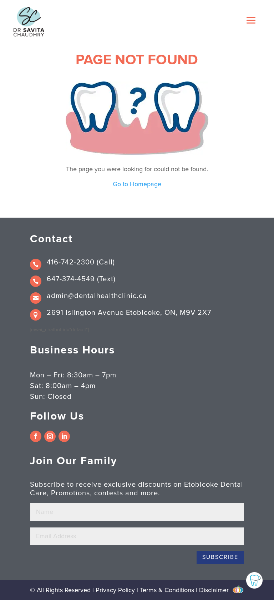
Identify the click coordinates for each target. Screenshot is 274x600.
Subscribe (220, 557)
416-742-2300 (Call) (81, 262)
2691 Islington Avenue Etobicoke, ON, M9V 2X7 (129, 312)
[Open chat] (254, 580)
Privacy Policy (116, 590)
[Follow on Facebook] (35, 436)
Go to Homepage (137, 184)
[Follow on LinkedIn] (64, 436)
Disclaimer (214, 590)
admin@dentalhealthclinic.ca (97, 295)
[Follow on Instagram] (50, 436)
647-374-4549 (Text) (81, 279)
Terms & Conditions (167, 590)
